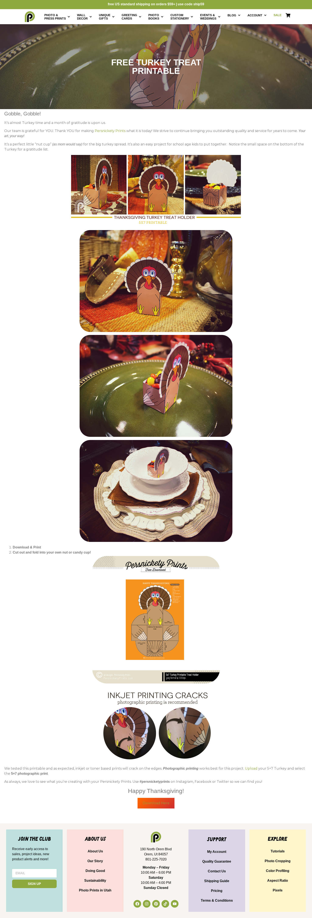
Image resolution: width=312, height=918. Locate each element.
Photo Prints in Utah (95, 890)
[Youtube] (174, 904)
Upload (251, 768)
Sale (277, 15)
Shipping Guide (216, 881)
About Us (95, 851)
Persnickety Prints (110, 131)
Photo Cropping (278, 861)
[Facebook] (137, 904)
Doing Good (95, 871)
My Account (216, 851)
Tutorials (278, 851)
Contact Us (217, 871)
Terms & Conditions (217, 900)
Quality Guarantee (216, 861)
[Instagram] (146, 904)
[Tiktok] (165, 904)
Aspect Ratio (277, 880)
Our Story (95, 861)
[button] (57, 16)
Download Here (156, 803)
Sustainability (95, 880)
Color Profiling (277, 871)
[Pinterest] (156, 904)
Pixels (277, 890)
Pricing (216, 891)
